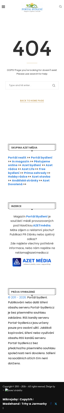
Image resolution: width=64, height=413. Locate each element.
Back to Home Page (32, 100)
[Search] (60, 7)
